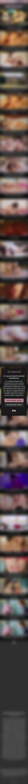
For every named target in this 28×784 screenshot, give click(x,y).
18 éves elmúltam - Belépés (14, 400)
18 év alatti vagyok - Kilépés (14, 404)
